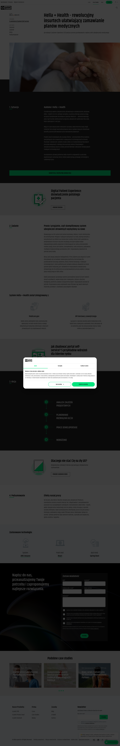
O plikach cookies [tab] (84, 366)
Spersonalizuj (59, 384)
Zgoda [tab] (35, 366)
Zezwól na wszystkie (83, 384)
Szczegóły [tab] (60, 366)
